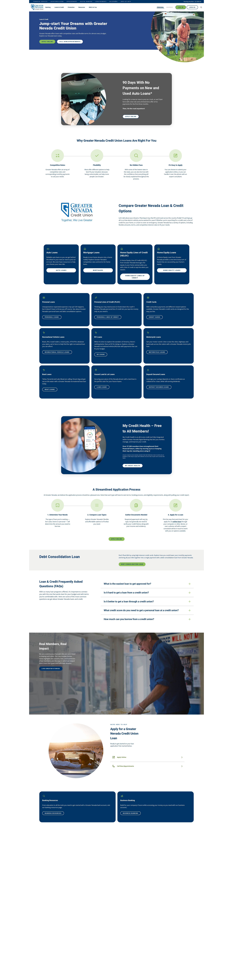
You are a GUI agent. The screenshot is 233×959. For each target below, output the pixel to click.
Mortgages (98, 270)
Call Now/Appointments (69, 41)
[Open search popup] (201, 7)
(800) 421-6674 (126, 1)
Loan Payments (100, 1)
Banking (48, 7)
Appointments (72, 1)
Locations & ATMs (57, 1)
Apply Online (47, 41)
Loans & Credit (59, 7)
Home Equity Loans (171, 270)
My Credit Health (132, 465)
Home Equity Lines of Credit (135, 277)
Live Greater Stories (51, 668)
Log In (180, 7)
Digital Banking (86, 1)
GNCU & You (93, 7)
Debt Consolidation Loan (132, 564)
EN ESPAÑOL (113, 1)
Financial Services (40, 1)
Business (169, 7)
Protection (71, 7)
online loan (177, 522)
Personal (160, 7)
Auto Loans (61, 270)
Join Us (192, 7)
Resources (81, 7)
